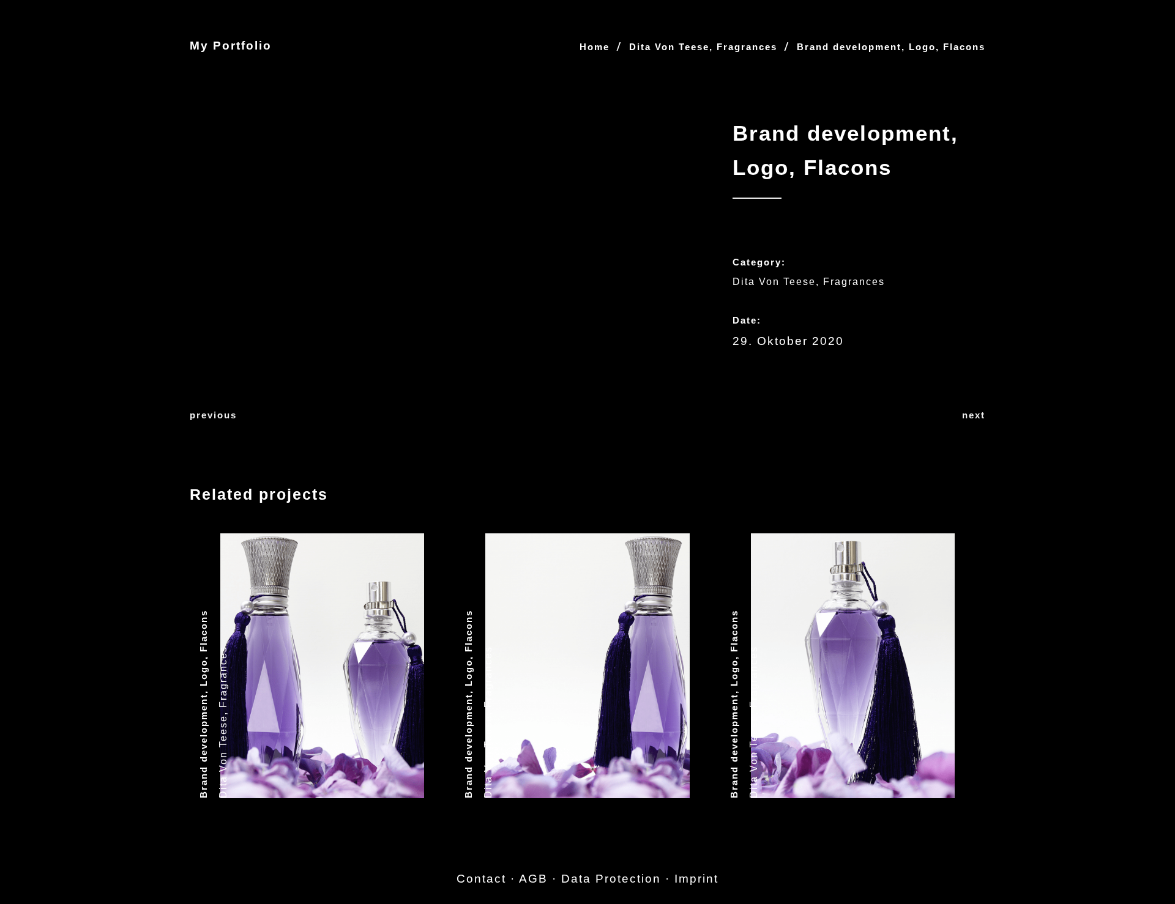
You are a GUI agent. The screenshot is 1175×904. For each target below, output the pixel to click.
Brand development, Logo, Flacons (203, 704)
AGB (533, 878)
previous (213, 415)
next (973, 415)
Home (595, 47)
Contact (481, 878)
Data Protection (611, 878)
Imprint (696, 878)
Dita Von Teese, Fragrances (703, 47)
